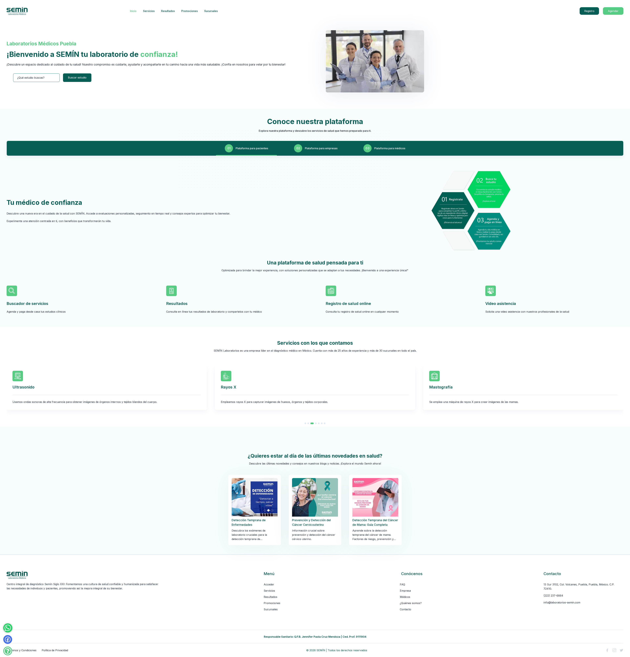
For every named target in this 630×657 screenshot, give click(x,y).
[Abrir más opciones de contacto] (7, 627)
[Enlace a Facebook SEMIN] (607, 650)
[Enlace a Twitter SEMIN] (621, 650)
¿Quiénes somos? (411, 603)
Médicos (405, 597)
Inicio (133, 11)
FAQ (402, 584)
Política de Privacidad (55, 650)
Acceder (269, 584)
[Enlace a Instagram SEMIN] (614, 650)
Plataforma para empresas (321, 148)
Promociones (189, 11)
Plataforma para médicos (389, 148)
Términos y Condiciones (21, 650)
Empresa (405, 590)
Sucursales (211, 11)
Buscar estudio (77, 77)
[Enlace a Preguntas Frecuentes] (7, 651)
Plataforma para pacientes (252, 148)
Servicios (149, 11)
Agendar (613, 11)
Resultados (168, 11)
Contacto (405, 609)
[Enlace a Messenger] (7, 639)
